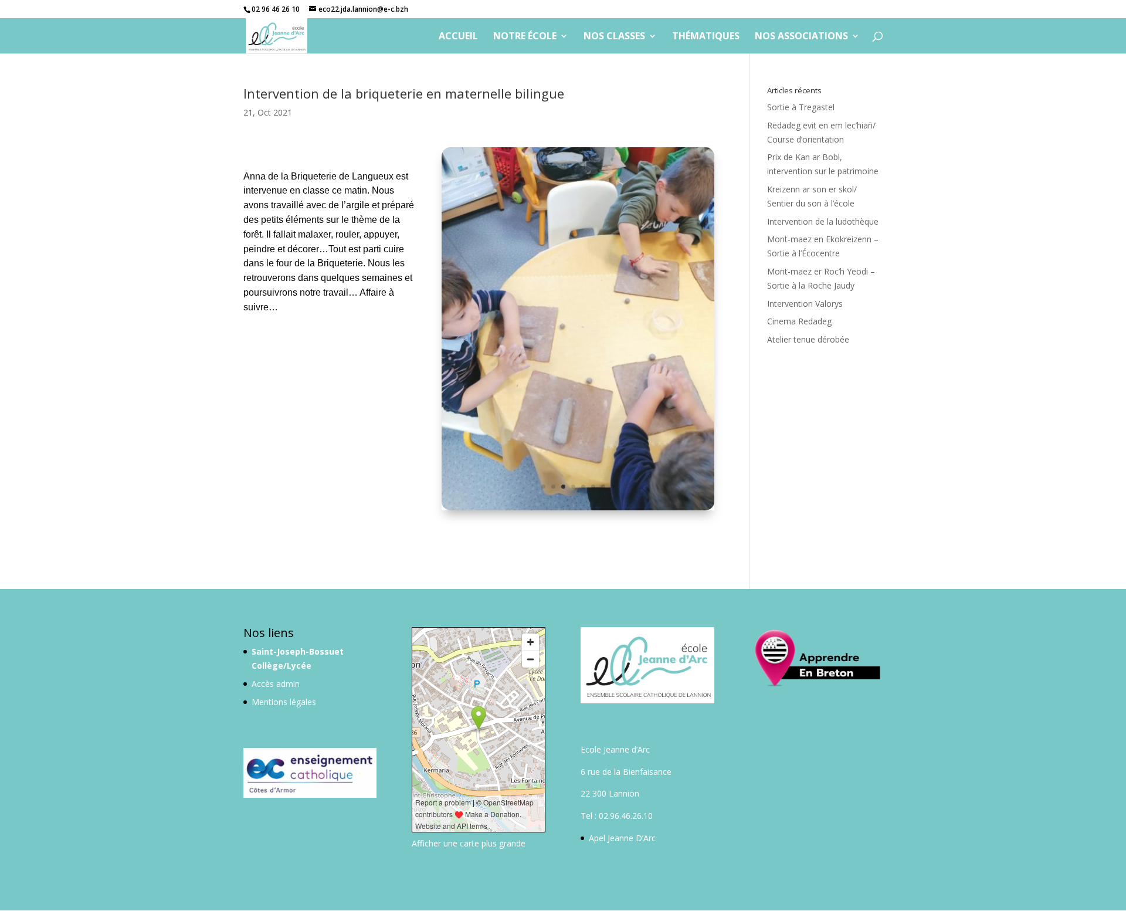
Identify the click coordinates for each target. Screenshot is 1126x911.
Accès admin (276, 683)
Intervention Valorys (805, 303)
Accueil (458, 37)
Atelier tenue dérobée (808, 339)
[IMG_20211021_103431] (578, 510)
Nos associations (801, 37)
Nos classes (614, 37)
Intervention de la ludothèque (823, 221)
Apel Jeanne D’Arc (622, 838)
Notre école (525, 37)
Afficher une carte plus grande (468, 843)
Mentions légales (284, 701)
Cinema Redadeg (799, 321)
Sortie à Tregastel (801, 107)
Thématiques (706, 37)
